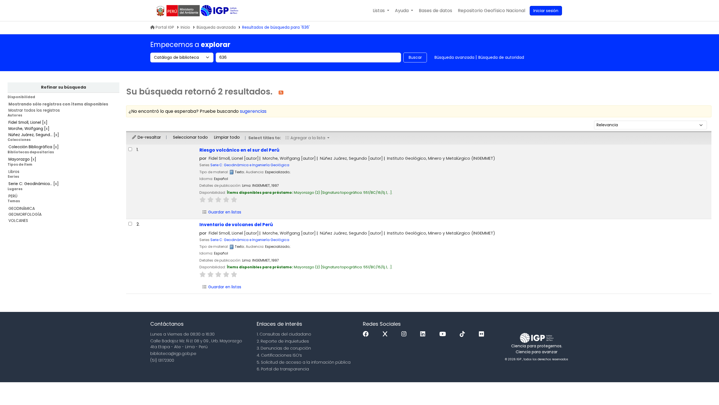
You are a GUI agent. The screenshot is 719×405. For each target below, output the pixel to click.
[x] (386, 334)
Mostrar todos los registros (34, 110)
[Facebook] (367, 334)
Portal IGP (165, 27)
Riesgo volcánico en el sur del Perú (239, 150)
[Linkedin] (424, 334)
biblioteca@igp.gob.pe (173, 353)
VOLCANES (18, 220)
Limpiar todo (227, 137)
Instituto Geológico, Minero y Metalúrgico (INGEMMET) (441, 158)
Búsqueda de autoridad (501, 57)
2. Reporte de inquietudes (283, 341)
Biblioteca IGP (220, 10)
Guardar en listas (224, 212)
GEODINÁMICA (21, 208)
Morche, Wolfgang (289, 158)
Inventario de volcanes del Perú (236, 225)
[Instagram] (405, 334)
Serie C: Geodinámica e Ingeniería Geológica (249, 165)
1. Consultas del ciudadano (284, 334)
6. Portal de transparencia (283, 369)
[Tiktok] (464, 334)
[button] (381, 11)
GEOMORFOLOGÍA (25, 214)
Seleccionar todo (190, 137)
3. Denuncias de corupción (284, 348)
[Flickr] (483, 334)
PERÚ (12, 196)
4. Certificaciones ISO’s (279, 355)
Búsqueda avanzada (216, 27)
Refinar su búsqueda (63, 87)
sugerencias (253, 111)
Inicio (185, 27)
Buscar (415, 57)
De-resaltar (148, 137)
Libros (13, 171)
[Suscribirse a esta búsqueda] (281, 92)
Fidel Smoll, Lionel (234, 158)
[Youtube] (444, 334)
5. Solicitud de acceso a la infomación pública (304, 362)
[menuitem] (491, 11)
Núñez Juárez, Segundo (351, 158)
